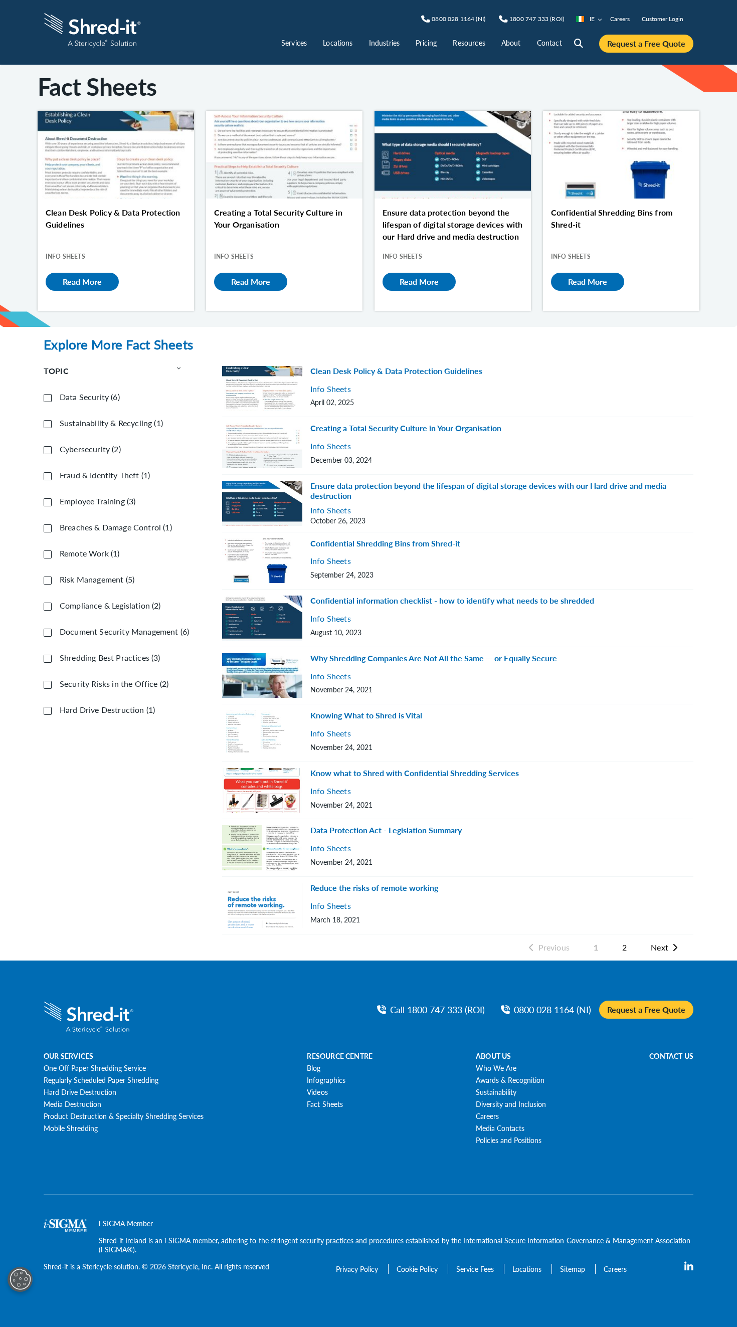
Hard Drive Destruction (107, 710)
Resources (469, 43)
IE (592, 19)
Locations (337, 43)
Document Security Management (124, 632)
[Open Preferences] (20, 1279)
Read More (82, 281)
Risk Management (97, 580)
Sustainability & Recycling (111, 423)
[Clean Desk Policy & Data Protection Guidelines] (116, 155)
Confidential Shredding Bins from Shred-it (385, 543)
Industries (384, 43)
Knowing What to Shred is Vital (366, 715)
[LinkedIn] (688, 1267)
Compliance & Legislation (110, 606)
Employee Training (97, 501)
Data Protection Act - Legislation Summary (386, 830)
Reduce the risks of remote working (374, 887)
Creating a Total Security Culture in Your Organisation (405, 428)
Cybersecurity (90, 449)
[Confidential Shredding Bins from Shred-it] (621, 155)
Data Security (90, 397)
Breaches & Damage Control (116, 527)
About (511, 43)
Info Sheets (330, 389)
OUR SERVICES (68, 1056)
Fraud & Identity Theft (105, 475)
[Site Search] (578, 43)
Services (294, 43)
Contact (549, 43)
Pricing (426, 43)
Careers (620, 19)
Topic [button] (56, 371)
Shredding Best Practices (110, 658)
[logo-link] (92, 29)
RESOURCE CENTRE (340, 1056)
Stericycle (97, 1266)
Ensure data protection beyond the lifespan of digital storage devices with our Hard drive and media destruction (488, 490)
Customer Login (662, 19)
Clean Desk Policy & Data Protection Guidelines (396, 370)
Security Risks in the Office (114, 684)
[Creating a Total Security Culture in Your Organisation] (284, 155)
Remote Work (89, 553)
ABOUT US (493, 1056)
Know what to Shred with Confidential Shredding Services (414, 773)
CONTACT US (671, 1056)
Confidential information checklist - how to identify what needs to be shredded (452, 600)
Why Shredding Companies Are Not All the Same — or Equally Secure (433, 658)
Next (659, 947)
